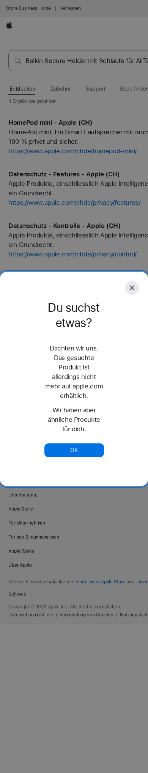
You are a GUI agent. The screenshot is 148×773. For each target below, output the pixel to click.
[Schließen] (132, 288)
